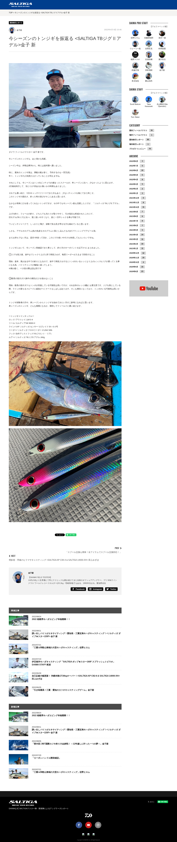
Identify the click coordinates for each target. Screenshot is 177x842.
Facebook (80, 589)
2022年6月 (133, 170)
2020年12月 (134, 253)
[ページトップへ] (88, 794)
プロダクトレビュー (137, 149)
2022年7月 (133, 166)
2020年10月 (134, 262)
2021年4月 (133, 235)
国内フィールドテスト (138, 130)
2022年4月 (133, 179)
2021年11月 (134, 202)
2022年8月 (133, 161)
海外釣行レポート (136, 144)
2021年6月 (133, 225)
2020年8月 (133, 271)
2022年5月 (133, 175)
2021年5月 (133, 230)
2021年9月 (133, 212)
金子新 (19, 30)
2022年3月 (133, 184)
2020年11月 (134, 258)
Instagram (97, 589)
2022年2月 (133, 189)
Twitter (113, 589)
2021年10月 (134, 207)
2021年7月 (133, 221)
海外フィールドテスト (138, 135)
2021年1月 (133, 248)
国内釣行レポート (16, 23)
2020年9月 (133, 267)
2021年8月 (133, 216)
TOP (11, 13)
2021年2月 (133, 244)
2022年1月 (133, 193)
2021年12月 (134, 198)
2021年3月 (133, 239)
